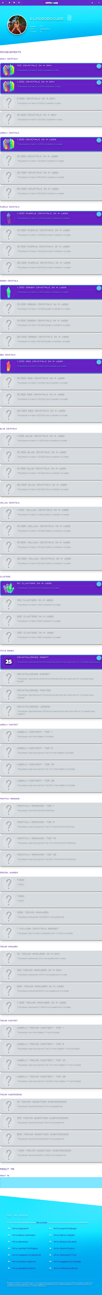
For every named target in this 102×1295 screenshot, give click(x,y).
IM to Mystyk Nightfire (24, 1261)
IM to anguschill (20, 1228)
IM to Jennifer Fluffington (25, 1248)
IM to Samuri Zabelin (64, 1235)
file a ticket (41, 1222)
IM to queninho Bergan (65, 1228)
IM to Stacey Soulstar (65, 1241)
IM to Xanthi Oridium (64, 1248)
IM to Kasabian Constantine (26, 1254)
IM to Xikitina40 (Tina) (65, 1254)
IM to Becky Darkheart (23, 1235)
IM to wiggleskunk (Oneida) (67, 1261)
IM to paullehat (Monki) (23, 1268)
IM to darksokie (20, 1241)
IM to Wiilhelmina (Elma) (66, 1268)
